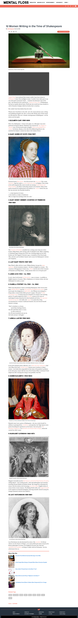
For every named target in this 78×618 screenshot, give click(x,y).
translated (38, 542)
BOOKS (34, 595)
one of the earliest (33, 486)
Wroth (31, 269)
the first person (26, 277)
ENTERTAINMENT (50, 2)
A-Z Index (50, 613)
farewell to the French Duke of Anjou (32, 428)
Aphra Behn (28, 291)
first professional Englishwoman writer (34, 289)
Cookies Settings (62, 613)
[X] (68, 6)
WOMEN (10, 595)
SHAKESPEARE (15, 595)
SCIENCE (38, 595)
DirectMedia (28, 363)
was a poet (38, 181)
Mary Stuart (20, 181)
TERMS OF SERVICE (16, 613)
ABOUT (14, 612)
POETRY (10, 598)
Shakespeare (11, 99)
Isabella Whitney (15, 289)
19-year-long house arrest (29, 183)
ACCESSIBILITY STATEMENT (29, 613)
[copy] (16, 32)
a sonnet (37, 188)
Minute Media (36, 616)
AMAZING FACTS (41, 2)
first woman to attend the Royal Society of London (36, 481)
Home (9, 603)
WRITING (21, 595)
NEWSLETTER (33, 2)
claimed (29, 300)
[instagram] (70, 6)
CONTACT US (26, 612)
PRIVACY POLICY (52, 612)
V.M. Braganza (10, 29)
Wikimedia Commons (34, 363)
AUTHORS (15, 603)
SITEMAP (40, 613)
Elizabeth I (11, 183)
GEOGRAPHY (59, 2)
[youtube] (75, 6)
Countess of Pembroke (16, 250)
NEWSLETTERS (41, 612)
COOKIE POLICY (62, 612)
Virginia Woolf (12, 97)
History (30, 595)
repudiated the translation (15, 547)
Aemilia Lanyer (24, 367)
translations (26, 425)
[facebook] (65, 6)
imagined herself (44, 488)
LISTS (43, 595)
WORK (25, 595)
